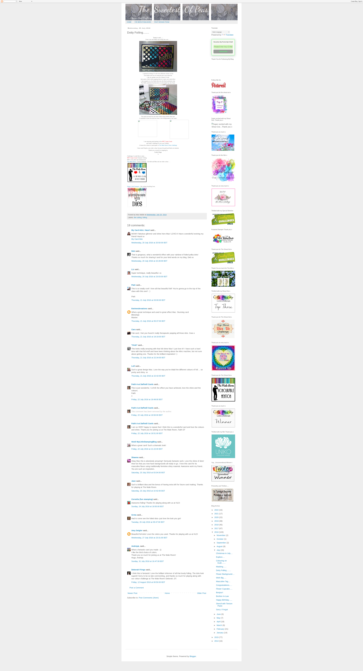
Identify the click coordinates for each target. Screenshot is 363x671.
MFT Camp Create (167, 141)
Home (167, 593)
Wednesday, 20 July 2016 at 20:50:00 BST (149, 243)
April (219, 622)
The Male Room (131, 161)
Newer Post (132, 593)
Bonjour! (219, 592)
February (221, 629)
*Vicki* (134, 345)
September (221, 543)
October (220, 539)
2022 (216, 510)
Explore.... (220, 557)
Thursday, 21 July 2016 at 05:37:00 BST (148, 321)
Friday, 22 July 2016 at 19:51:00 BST (147, 433)
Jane (133, 481)
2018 (216, 525)
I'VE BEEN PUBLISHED (143, 22)
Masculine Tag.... (223, 581)
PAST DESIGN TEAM (161, 22)
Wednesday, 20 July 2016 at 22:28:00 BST (149, 261)
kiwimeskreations (139, 309)
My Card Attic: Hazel (140, 230)
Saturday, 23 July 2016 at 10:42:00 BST (148, 491)
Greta (133, 515)
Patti (133, 285)
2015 (216, 637)
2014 (216, 641)
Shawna (134, 457)
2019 (216, 521)
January (220, 633)
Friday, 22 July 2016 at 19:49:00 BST (147, 399)
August (220, 546)
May (219, 618)
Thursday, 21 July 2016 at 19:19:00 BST (148, 337)
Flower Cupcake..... (224, 589)
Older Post (201, 593)
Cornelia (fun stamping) (142, 499)
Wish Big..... (221, 578)
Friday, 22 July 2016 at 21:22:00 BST (147, 449)
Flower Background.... (225, 574)
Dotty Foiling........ (223, 570)
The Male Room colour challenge (168, 145)
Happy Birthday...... (224, 600)
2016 (216, 532)
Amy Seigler (136, 530)
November (221, 535)
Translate (229, 35)
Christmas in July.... (224, 553)
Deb (133, 251)
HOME (129, 22)
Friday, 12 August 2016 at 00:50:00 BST (148, 582)
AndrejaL (135, 546)
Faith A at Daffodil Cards (142, 384)
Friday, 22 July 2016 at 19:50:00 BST (147, 415)
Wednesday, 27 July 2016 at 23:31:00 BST (149, 538)
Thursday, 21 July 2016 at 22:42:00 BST (148, 376)
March (220, 625)
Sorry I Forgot (222, 610)
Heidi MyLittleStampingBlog (144, 442)
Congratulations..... (224, 585)
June (219, 614)
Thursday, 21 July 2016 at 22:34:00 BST (148, 358)
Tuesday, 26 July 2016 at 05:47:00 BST (147, 522)
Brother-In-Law (222, 596)
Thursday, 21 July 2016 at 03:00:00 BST (148, 300)
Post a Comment (137, 588)
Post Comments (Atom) (149, 598)
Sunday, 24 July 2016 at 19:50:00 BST (147, 506)
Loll (133, 366)
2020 (216, 517)
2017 (216, 528)
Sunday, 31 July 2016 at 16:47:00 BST (147, 561)
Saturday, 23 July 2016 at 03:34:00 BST (148, 473)
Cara (133, 329)
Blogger (193, 656)
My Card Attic (137, 239)
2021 (216, 514)
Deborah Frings (138, 570)
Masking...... (221, 567)
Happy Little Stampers (133, 186)
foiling (145, 217)
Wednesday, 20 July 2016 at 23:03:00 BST (149, 277)
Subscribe (223, 51)
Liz (132, 269)
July (219, 550)
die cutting (138, 217)
